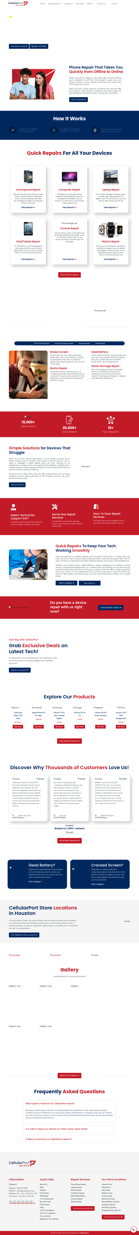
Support (43, 1190)
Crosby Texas (107, 1196)
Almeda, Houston (108, 1204)
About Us (43, 1184)
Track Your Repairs (47, 1210)
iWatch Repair (76, 1201)
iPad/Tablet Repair (78, 1196)
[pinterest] (31, 1202)
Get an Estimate (77, 99)
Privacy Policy (45, 1216)
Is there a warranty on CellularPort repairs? (49, 1139)
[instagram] (23, 1202)
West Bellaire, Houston (111, 1201)
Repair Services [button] (54, 4)
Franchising (44, 1193)
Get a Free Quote (68, 274)
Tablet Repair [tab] (100, 343)
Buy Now (18, 726)
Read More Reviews (69, 840)
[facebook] (10, 1202)
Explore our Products (19, 670)
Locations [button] (68, 4)
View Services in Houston (82, 1208)
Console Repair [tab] (84, 343)
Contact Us (101, 4)
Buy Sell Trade (45, 1201)
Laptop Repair (76, 1187)
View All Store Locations (112, 1217)
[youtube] (19, 1202)
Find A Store (45, 1204)
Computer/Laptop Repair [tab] (63, 343)
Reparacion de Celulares (49, 1219)
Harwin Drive (107, 1184)
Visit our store (16, 485)
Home (42, 4)
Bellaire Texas (107, 1193)
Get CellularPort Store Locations (23, 935)
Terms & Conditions (47, 1213)
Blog (41, 1187)
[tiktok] (27, 1202)
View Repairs (27, 207)
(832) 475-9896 (39, 46)
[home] (22, 1163)
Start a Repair (65, 583)
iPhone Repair (76, 1190)
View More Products (68, 741)
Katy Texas (106, 1190)
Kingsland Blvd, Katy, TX (111, 1210)
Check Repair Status (110, 607)
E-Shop (114, 4)
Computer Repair (77, 1193)
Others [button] (89, 4)
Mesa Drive (106, 1187)
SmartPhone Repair (78, 1184)
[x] (15, 1202)
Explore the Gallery (69, 1075)
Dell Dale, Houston (109, 1207)
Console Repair (77, 1199)
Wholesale (44, 1196)
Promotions (80, 4)
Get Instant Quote (18, 46)
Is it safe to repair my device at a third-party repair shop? (57, 1128)
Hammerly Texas (108, 1199)
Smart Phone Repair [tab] (41, 343)
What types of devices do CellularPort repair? (50, 1103)
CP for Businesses (47, 1199)
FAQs (42, 1207)
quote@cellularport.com (25, 1191)
